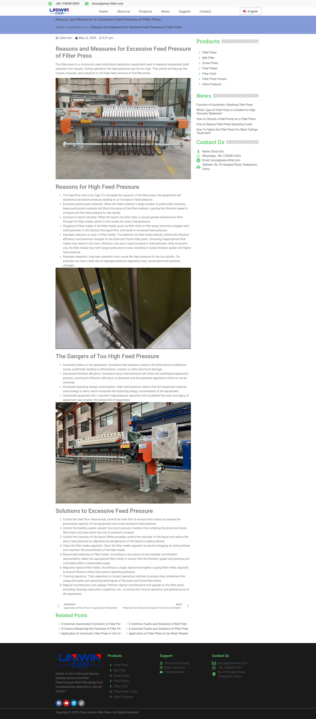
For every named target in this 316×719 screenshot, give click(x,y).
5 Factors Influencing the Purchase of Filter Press (91, 628)
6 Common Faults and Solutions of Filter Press (158, 628)
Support (184, 11)
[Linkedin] (74, 703)
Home (103, 11)
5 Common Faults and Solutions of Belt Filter (158, 624)
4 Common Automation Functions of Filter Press (91, 624)
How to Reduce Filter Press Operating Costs (224, 124)
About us (123, 11)
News (165, 11)
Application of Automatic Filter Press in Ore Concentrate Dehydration (91, 633)
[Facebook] (59, 703)
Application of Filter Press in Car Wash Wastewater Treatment (158, 633)
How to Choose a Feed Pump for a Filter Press (225, 119)
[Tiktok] (81, 703)
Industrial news (77, 27)
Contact (205, 11)
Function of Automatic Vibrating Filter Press (224, 104)
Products (145, 11)
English (252, 11)
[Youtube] (66, 703)
